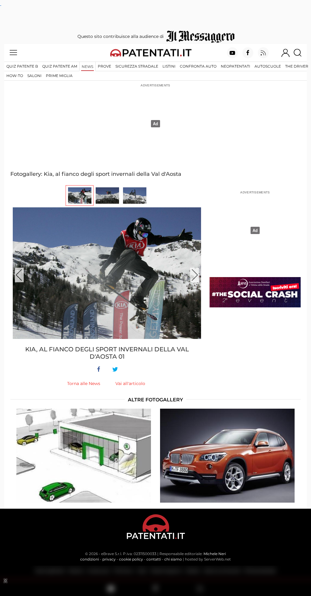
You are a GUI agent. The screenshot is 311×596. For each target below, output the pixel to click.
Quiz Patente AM (59, 66)
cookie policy (131, 559)
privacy (109, 559)
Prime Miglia (59, 75)
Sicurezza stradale (136, 66)
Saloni (34, 75)
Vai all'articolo (130, 383)
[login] (285, 52)
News (87, 66)
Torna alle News (83, 383)
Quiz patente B (22, 66)
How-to (14, 75)
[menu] (13, 52)
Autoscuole (268, 66)
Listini (169, 66)
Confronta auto (198, 66)
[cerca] (300, 52)
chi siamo (173, 559)
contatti (153, 559)
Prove (104, 66)
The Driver (296, 66)
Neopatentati (235, 66)
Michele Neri (214, 553)
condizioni (89, 559)
